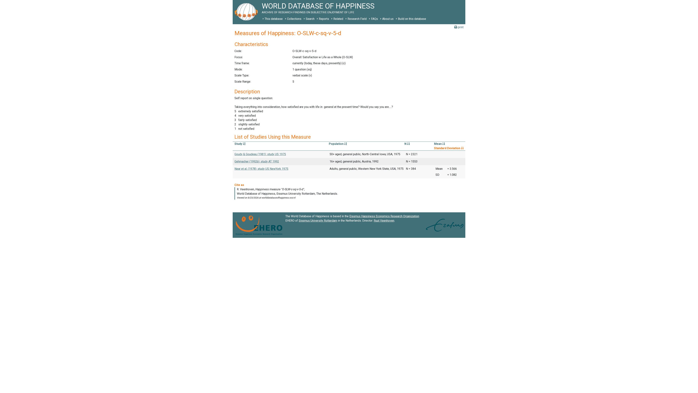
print (460, 27)
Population (336, 144)
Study (238, 144)
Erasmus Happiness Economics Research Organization (384, 216)
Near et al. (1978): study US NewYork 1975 (261, 168)
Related (338, 19)
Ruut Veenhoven (384, 220)
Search (310, 19)
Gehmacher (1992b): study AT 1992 (256, 161)
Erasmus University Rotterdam (318, 220)
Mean (438, 144)
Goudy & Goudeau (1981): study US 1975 (260, 154)
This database (274, 19)
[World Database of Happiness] (247, 12)
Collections (294, 19)
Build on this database (412, 19)
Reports (324, 19)
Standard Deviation (447, 148)
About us (388, 19)
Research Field (357, 19)
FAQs (374, 19)
